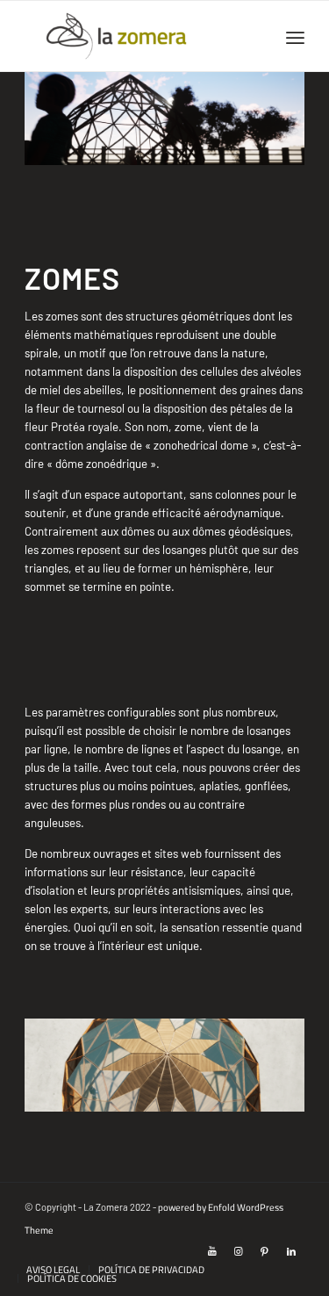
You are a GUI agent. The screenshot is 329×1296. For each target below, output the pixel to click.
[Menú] (295, 36)
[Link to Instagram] (238, 1251)
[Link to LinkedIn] (291, 1251)
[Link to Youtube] (212, 1251)
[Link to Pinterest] (265, 1251)
